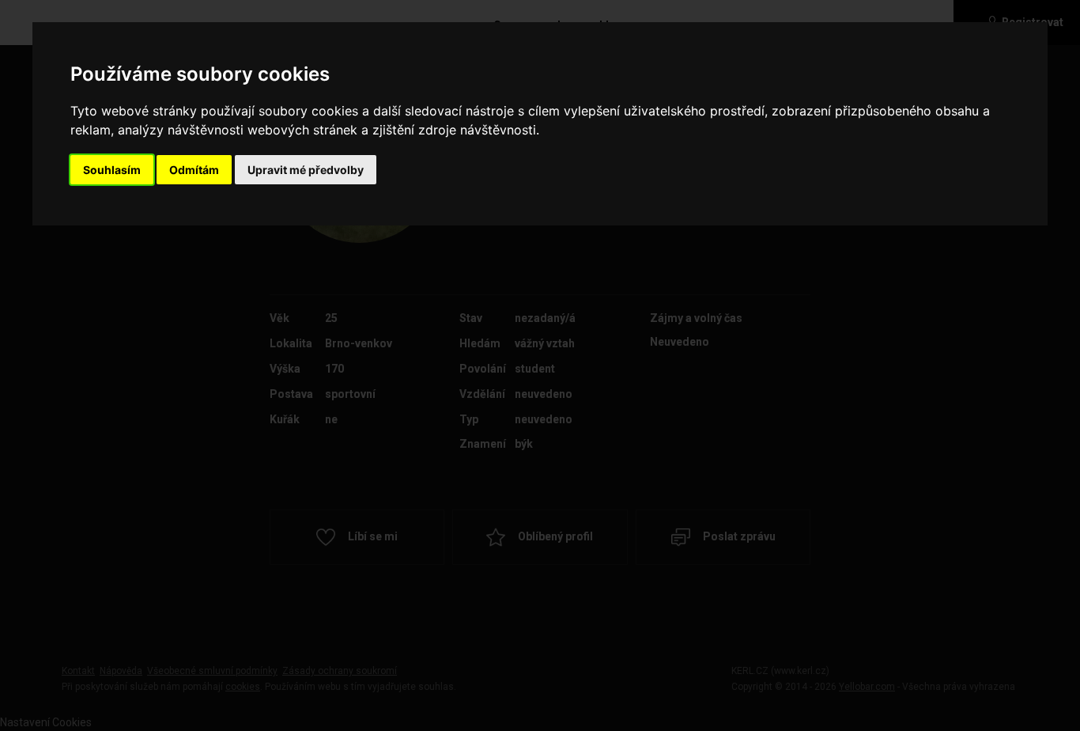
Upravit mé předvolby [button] (305, 169)
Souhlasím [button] (112, 169)
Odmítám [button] (194, 169)
